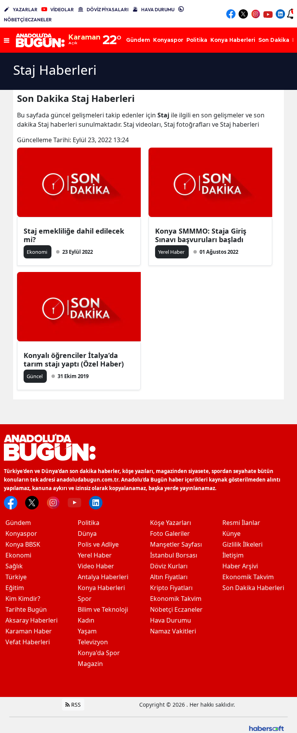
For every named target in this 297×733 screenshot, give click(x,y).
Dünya (87, 533)
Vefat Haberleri (27, 642)
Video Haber (96, 566)
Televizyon (93, 642)
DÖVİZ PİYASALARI (107, 9)
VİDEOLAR (62, 9)
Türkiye (16, 577)
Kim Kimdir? (22, 598)
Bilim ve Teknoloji (103, 609)
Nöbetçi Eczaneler (176, 609)
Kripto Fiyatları (171, 587)
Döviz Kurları (169, 566)
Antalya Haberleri (103, 577)
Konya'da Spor (99, 653)
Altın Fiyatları (169, 577)
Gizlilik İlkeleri (242, 544)
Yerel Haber (95, 555)
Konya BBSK (22, 544)
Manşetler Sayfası (176, 544)
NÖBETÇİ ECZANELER (28, 19)
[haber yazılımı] (266, 727)
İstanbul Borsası (173, 555)
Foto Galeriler (170, 533)
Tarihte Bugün (26, 609)
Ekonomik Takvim (175, 598)
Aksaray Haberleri (31, 620)
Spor (85, 598)
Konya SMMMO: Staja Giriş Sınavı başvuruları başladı (200, 235)
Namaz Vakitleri (173, 631)
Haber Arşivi (240, 566)
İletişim (233, 555)
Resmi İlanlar (241, 522)
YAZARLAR (25, 9)
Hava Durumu (170, 620)
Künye (231, 533)
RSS (75, 704)
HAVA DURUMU (157, 9)
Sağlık (14, 566)
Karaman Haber (28, 631)
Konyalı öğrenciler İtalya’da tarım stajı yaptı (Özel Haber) (74, 359)
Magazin (90, 663)
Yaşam (87, 631)
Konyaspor (21, 533)
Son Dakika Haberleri (253, 587)
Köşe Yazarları (170, 522)
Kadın (86, 620)
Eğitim (14, 587)
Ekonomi (18, 555)
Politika (88, 522)
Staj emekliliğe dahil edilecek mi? (74, 235)
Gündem (18, 522)
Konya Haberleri (101, 587)
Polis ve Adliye (98, 544)
